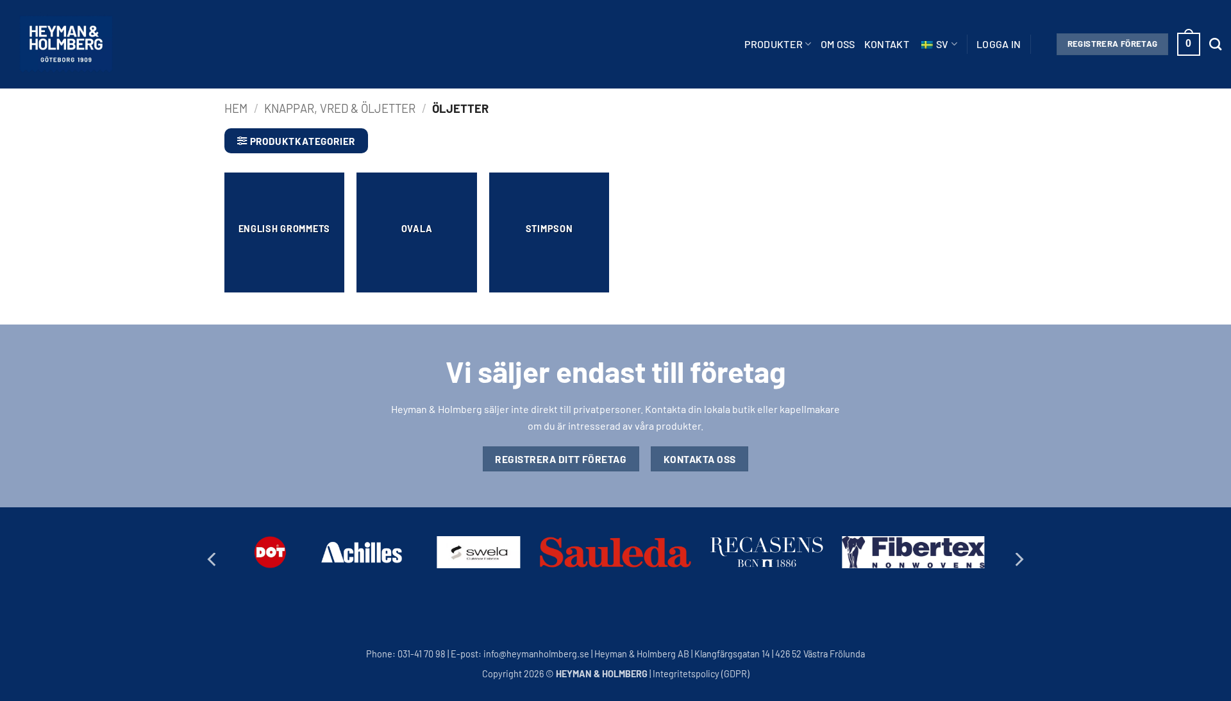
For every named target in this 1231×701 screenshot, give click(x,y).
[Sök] (1215, 44)
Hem (235, 108)
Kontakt (886, 44)
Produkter (773, 44)
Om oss (838, 44)
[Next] (1018, 559)
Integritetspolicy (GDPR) (701, 673)
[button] (998, 44)
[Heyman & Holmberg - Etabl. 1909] (66, 44)
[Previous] (212, 559)
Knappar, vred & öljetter (339, 108)
